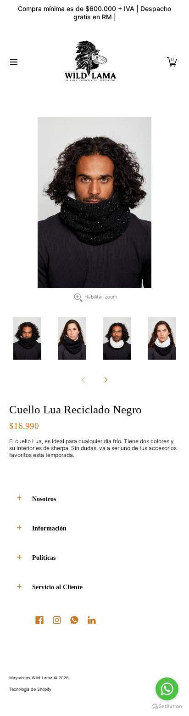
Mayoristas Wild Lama (30, 677)
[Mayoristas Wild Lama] (90, 62)
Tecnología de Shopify (30, 689)
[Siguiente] (105, 380)
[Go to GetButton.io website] (167, 707)
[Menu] (13, 62)
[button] (172, 62)
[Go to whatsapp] (167, 688)
